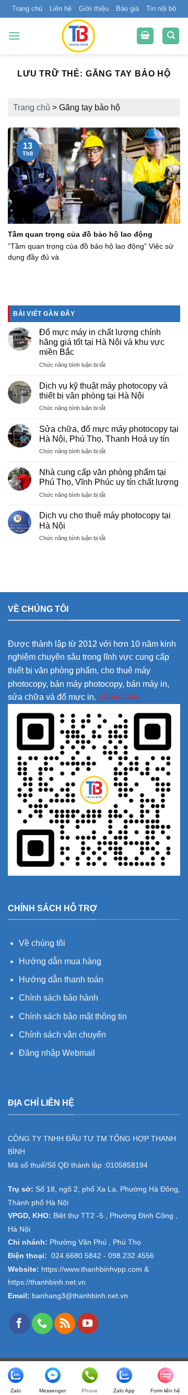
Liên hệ (61, 8)
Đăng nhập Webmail (57, 1052)
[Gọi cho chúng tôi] (42, 1323)
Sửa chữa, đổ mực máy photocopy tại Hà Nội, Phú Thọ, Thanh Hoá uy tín (109, 434)
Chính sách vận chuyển (62, 1034)
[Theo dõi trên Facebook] (19, 1323)
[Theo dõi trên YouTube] (87, 1323)
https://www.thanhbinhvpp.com (90, 1269)
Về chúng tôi (42, 943)
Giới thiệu (94, 8)
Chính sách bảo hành (58, 997)
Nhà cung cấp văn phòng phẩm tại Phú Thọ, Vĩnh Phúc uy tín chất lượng (109, 477)
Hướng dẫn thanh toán (61, 979)
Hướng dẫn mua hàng (61, 961)
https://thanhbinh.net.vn (47, 1282)
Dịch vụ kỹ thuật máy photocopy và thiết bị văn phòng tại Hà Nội (103, 390)
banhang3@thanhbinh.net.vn (79, 1296)
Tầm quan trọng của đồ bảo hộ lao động (80, 234)
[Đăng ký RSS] (64, 1323)
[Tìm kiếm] (170, 36)
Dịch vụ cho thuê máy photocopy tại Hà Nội (105, 520)
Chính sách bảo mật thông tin (73, 1016)
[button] (14, 35)
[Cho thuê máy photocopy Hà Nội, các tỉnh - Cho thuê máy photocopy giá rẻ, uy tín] (78, 36)
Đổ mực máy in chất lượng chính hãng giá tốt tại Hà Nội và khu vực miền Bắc (101, 342)
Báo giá (127, 8)
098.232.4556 (131, 1256)
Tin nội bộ (161, 8)
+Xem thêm (119, 697)
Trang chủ (27, 8)
